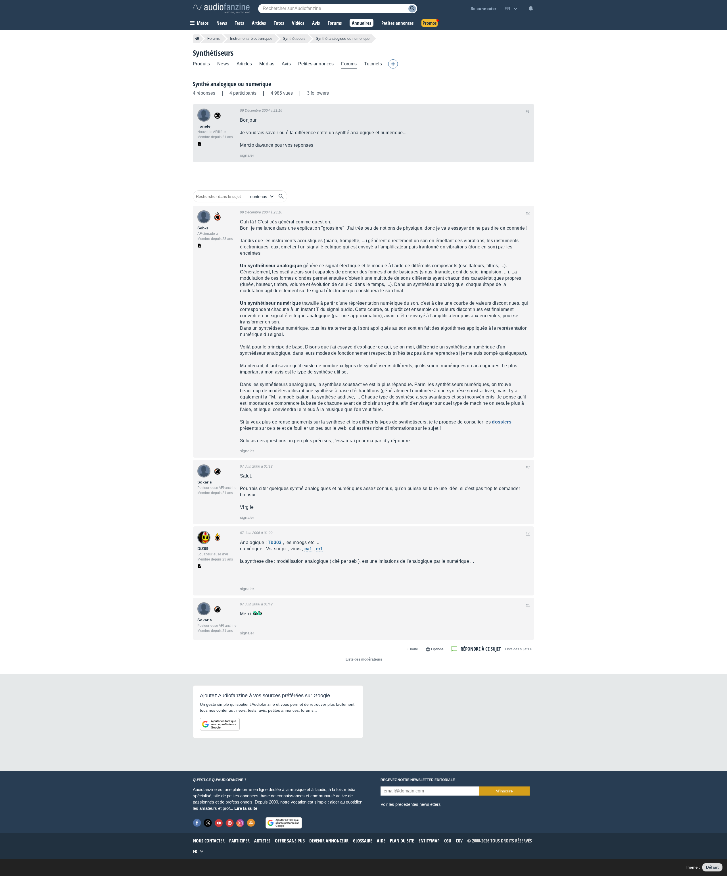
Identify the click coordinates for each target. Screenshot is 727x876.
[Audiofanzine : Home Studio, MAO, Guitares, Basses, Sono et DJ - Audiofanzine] (221, 8)
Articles (244, 63)
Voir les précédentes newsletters (411, 804)
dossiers (501, 422)
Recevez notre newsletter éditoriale (418, 780)
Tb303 (275, 542)
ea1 (308, 548)
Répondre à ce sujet (481, 648)
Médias (266, 63)
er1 (319, 548)
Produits (201, 63)
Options (437, 649)
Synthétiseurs (294, 38)
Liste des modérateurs (364, 659)
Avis (286, 63)
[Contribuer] (393, 63)
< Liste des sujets (518, 649)
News (223, 63)
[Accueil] (197, 38)
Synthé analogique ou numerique (232, 84)
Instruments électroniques (251, 38)
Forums (213, 38)
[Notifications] (530, 8)
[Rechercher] (281, 196)
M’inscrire (504, 791)
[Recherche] (412, 9)
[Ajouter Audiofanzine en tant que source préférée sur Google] (220, 724)
